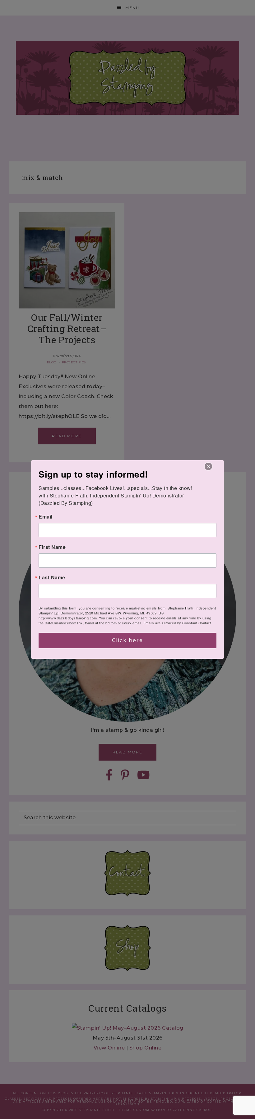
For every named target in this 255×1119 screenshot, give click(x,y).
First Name (52, 547)
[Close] (208, 466)
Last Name (52, 577)
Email (46, 516)
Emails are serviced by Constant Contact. (177, 622)
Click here (127, 640)
